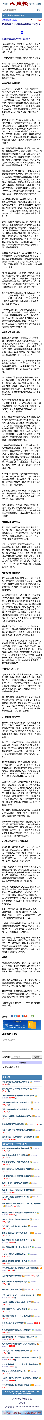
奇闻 (17, 15)
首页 (4, 15)
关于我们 (22, 1402)
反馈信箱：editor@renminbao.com (22, 1407)
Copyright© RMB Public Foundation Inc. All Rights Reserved (22, 1392)
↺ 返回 (5, 4)
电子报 (32, 4)
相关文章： (7, 1077)
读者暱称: (6, 1057)
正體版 (38, 4)
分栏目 (11, 15)
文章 (22, 15)
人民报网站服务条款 (22, 1398)
